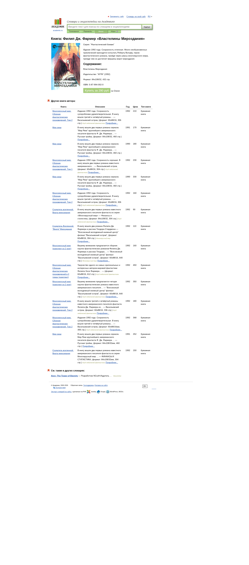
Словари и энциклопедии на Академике (91, 21)
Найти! (147, 27)
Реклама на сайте (101, 385)
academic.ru (58, 30)
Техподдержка (88, 385)
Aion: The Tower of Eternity (64, 376)
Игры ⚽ (114, 31)
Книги (101, 31)
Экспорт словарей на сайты (61, 391)
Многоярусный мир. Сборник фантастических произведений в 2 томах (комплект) (61, 271)
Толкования (74, 31)
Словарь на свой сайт (136, 17)
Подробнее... (112, 123)
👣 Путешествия (59, 387)
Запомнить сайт (117, 17)
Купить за (97, 90)
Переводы (87, 31)
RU (149, 17)
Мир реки (56, 127)
